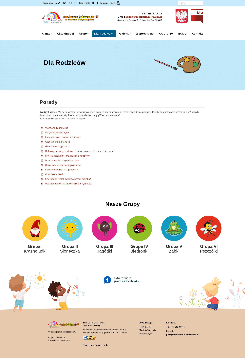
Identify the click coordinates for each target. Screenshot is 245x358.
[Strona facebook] (122, 279)
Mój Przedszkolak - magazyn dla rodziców (67, 155)
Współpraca (144, 33)
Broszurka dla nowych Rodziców (62, 160)
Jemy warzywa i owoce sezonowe (63, 137)
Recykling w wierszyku (57, 132)
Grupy (83, 33)
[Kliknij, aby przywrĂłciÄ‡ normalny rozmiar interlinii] (70, 3)
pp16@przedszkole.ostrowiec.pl (144, 16)
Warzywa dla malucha (57, 127)
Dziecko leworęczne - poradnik (61, 169)
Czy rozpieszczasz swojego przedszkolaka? (68, 178)
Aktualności (65, 33)
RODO (182, 33)
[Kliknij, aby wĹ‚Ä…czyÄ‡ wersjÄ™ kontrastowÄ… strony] (93, 3)
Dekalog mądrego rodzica (59, 151)
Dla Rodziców (103, 33)
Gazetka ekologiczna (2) (58, 141)
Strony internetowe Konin (59, 340)
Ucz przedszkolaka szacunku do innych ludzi (69, 183)
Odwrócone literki (55, 174)
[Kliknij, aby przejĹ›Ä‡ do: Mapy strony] (118, 3)
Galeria (124, 33)
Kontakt (197, 33)
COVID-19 (166, 33)
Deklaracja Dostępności (94, 323)
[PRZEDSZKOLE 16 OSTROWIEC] (67, 16)
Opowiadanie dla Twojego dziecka (63, 165)
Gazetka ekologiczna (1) (58, 146)
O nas (46, 33)
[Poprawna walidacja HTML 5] (89, 337)
